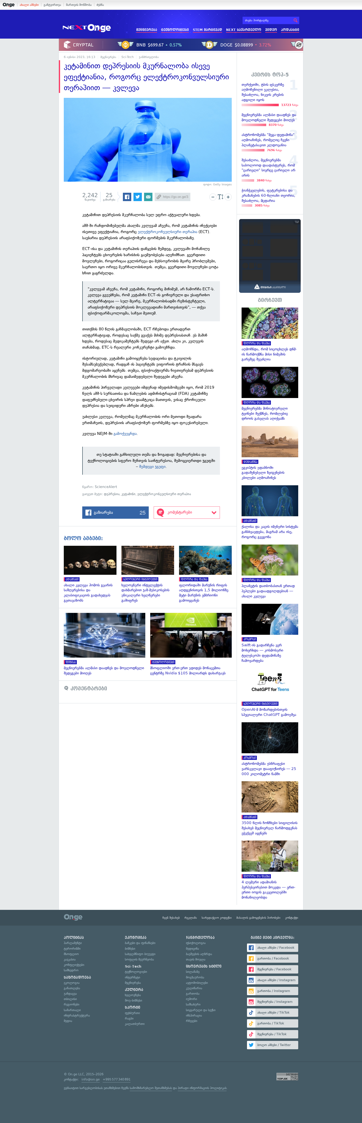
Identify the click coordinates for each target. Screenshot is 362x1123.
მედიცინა (192, 948)
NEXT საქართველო (243, 30)
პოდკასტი (290, 30)
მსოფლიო (71, 954)
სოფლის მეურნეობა (139, 959)
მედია (68, 1021)
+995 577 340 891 (117, 1079)
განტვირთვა (52, 5)
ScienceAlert (107, 487)
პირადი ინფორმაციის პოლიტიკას (202, 1088)
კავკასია (70, 959)
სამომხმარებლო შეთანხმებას (151, 1088)
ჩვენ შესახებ (171, 917)
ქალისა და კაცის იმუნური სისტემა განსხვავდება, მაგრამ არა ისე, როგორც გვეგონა (270, 512)
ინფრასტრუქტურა (77, 1015)
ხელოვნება (133, 995)
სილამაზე (192, 972)
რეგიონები (71, 1004)
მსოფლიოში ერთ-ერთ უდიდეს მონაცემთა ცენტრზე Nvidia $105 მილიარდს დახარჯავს (193, 644)
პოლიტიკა (74, 938)
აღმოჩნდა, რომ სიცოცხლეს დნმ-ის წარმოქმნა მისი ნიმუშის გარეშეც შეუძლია (270, 335)
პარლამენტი (73, 943)
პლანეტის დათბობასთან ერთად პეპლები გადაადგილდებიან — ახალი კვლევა (270, 572)
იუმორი (191, 999)
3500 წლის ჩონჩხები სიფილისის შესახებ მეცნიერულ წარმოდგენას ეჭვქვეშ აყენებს (270, 808)
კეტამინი (128, 494)
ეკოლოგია (72, 983)
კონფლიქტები (74, 965)
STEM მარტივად (207, 30)
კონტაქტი (291, 917)
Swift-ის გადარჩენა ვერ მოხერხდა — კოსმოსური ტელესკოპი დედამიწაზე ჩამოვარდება (270, 633)
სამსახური (193, 1004)
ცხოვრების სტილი (203, 966)
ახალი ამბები (29, 5)
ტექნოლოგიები (175, 30)
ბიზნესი (130, 948)
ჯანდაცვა (70, 993)
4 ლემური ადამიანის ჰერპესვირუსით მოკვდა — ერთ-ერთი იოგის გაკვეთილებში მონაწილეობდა (270, 870)
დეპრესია (111, 494)
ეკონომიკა (136, 938)
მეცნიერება (146, 30)
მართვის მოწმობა (79, 5)
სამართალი (72, 1010)
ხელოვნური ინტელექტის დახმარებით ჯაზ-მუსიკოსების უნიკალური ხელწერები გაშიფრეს (150, 574)
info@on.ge (91, 1079)
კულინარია (194, 988)
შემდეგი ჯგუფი (152, 466)
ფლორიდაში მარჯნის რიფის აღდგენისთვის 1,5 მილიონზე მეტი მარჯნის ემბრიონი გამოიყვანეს (208, 574)
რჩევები (191, 1021)
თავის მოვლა (195, 959)
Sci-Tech (127, 57)
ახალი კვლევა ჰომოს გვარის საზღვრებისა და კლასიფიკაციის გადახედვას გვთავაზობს (92, 574)
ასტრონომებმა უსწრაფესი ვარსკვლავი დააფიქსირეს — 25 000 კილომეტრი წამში (270, 749)
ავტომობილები (197, 983)
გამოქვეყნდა (125, 433)
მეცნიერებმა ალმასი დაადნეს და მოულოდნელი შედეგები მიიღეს (107, 644)
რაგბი (129, 1018)
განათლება (72, 988)
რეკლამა (190, 917)
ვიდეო (271, 30)
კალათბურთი (135, 1024)
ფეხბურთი (132, 1013)
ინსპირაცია (194, 1015)
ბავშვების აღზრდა (199, 954)
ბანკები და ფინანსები (140, 943)
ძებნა (100, 5)
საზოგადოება (77, 977)
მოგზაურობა (195, 977)
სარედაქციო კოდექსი (217, 917)
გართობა (192, 993)
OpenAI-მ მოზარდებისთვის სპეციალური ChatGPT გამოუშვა (270, 692)
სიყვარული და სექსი (200, 1010)
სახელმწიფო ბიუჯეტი (140, 954)
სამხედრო (71, 970)
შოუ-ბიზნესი (133, 1000)
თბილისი (70, 999)
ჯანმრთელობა (149, 57)
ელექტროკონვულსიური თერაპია (167, 231)
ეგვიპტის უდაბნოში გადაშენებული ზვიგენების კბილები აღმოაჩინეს (270, 453)
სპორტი (132, 1007)
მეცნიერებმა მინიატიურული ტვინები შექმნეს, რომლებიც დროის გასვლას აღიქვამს (270, 394)
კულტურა (134, 990)
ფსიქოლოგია (196, 943)
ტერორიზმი (72, 948)
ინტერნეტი (132, 977)
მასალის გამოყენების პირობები (258, 917)
